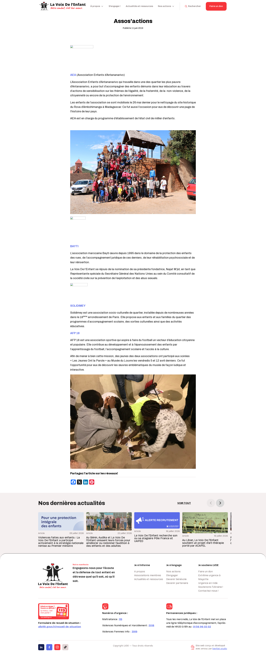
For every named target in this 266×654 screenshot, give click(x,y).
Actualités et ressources (139, 6)
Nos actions (173, 571)
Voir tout (184, 503)
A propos (139, 571)
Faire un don (216, 6)
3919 (134, 631)
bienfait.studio (219, 648)
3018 (151, 625)
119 (120, 619)
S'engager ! (115, 6)
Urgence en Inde (208, 583)
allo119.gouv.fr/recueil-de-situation (59, 626)
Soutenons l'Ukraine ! (210, 586)
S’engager (172, 575)
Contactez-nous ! (208, 590)
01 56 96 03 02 (202, 626)
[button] (220, 503)
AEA (73, 74)
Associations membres (147, 575)
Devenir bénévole (176, 579)
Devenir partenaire (177, 583)
